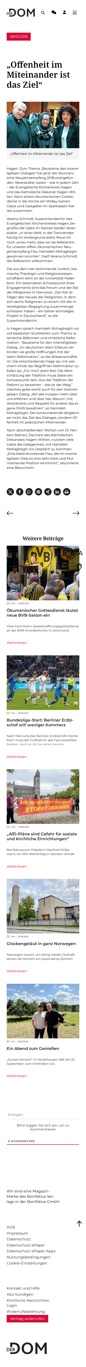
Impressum (17, 1233)
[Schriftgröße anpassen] (79, 553)
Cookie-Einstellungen (27, 1263)
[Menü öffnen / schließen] (76, 13)
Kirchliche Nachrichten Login (28, 1303)
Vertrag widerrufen (27, 1318)
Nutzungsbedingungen (29, 1257)
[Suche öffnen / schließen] (43, 13)
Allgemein (15, 44)
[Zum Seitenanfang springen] (79, 1223)
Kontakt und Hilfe (23, 1288)
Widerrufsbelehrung (26, 1311)
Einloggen (15, 1114)
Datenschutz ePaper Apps (31, 1251)
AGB (11, 1227)
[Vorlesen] (79, 567)
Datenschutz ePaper (26, 1245)
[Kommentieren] (53, 13)
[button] (10, 491)
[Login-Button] (64, 13)
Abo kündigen (20, 1294)
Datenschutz (18, 1239)
